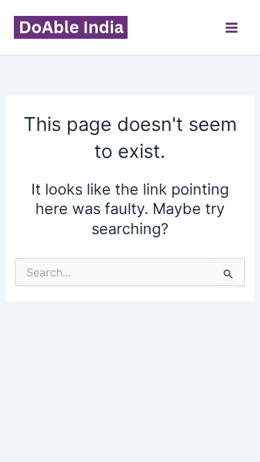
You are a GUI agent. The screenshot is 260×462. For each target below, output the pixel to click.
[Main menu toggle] (231, 27)
